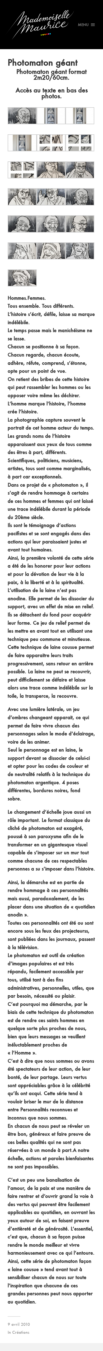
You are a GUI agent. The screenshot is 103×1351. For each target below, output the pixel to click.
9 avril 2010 (19, 1324)
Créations (20, 1332)
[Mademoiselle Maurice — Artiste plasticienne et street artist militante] (51, 24)
